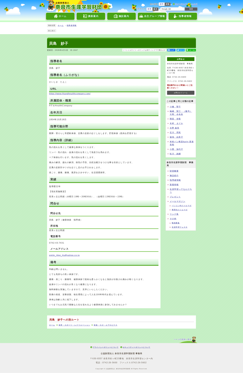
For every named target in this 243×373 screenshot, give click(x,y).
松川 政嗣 (175, 154)
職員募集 (176, 223)
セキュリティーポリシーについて (136, 347)
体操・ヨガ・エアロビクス (105, 325)
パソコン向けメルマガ (181, 206)
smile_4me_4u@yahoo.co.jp (64, 255)
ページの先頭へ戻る (182, 339)
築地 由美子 (176, 137)
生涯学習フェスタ (180, 227)
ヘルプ (194, 4)
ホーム (61, 25)
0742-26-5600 (109, 362)
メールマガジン (177, 201)
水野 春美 (174, 128)
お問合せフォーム (181, 93)
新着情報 (174, 185)
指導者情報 (72, 25)
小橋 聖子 (175, 107)
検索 (191, 9)
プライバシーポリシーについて (105, 347)
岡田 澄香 (175, 119)
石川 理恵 (175, 132)
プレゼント (175, 197)
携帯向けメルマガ (180, 210)
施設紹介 (174, 175)
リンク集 (174, 214)
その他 (173, 219)
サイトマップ (181, 4)
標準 (162, 4)
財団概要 (174, 171)
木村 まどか (176, 123)
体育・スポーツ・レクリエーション (74, 325)
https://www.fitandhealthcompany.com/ (70, 94)
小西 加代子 (176, 149)
